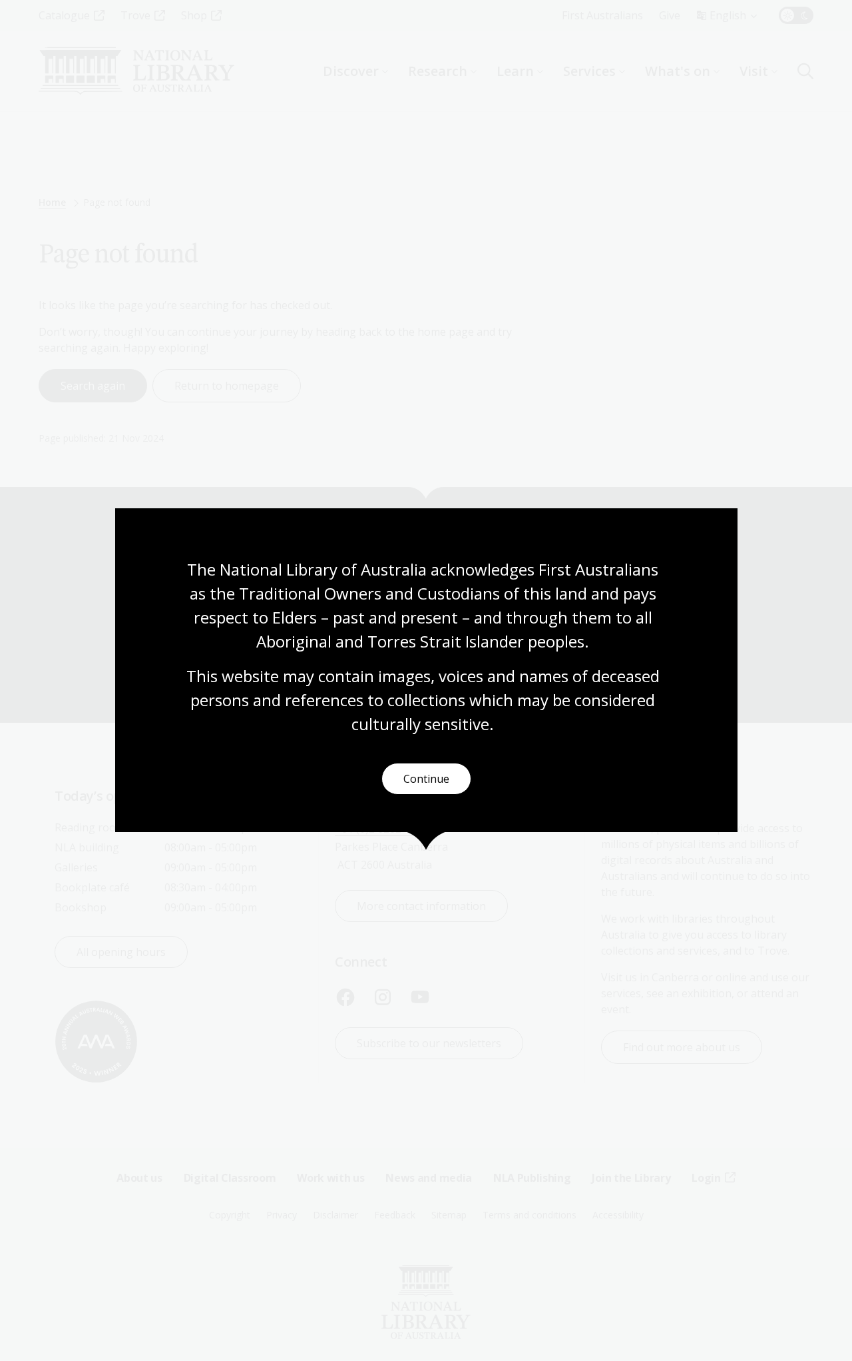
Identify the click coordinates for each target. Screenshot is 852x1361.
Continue (426, 778)
